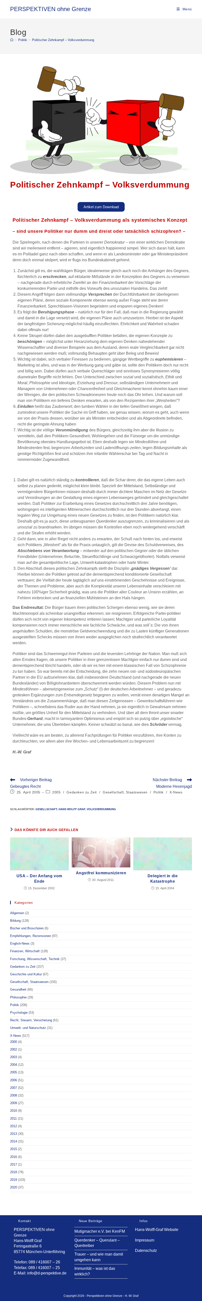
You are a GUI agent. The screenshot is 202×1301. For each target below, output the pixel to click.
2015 (13, 1149)
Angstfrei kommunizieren (101, 873)
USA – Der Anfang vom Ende (39, 878)
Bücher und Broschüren (27, 928)
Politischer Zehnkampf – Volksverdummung (63, 40)
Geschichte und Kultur (26, 974)
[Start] (11, 40)
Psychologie (19, 1012)
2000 (13, 1042)
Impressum (144, 1240)
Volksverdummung (101, 809)
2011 (13, 1118)
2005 (56, 792)
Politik (158, 792)
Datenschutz (146, 1250)
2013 (13, 1134)
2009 (13, 1103)
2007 (13, 1088)
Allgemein (17, 913)
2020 (13, 1187)
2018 (13, 1172)
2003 (13, 1057)
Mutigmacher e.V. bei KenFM (99, 1231)
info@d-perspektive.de (47, 1273)
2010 (13, 1110)
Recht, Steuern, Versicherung (31, 1020)
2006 (13, 1080)
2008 (13, 1095)
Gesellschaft (46, 809)
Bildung (15, 920)
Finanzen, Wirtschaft (25, 951)
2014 (13, 1141)
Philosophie (18, 997)
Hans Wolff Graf (72, 809)
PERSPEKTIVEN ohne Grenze (50, 9)
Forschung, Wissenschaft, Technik (35, 959)
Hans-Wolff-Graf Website (156, 1230)
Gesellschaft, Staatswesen (125, 792)
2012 (13, 1126)
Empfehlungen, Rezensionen (30, 936)
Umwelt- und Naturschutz (28, 1028)
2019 (13, 1180)
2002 (13, 1049)
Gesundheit (18, 989)
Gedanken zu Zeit (82, 792)
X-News (176, 792)
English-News (20, 943)
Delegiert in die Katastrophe (163, 878)
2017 (13, 1164)
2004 (13, 1065)
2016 (13, 1157)
